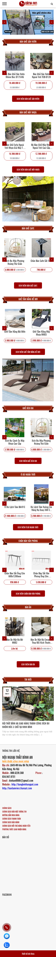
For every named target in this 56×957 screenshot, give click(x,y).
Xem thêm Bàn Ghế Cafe (28, 285)
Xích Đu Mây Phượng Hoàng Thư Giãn (14, 262)
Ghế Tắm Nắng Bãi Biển (14, 331)
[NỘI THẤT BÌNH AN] (28, 3)
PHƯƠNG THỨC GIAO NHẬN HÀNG (14, 829)
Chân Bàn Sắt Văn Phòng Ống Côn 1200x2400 (41, 575)
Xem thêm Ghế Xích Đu (28, 460)
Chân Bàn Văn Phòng (28, 541)
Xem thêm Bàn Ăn (28, 664)
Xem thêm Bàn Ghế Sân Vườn (28, 98)
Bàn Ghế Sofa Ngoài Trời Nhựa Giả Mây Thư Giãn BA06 (15, 146)
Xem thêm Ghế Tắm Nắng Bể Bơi (28, 351)
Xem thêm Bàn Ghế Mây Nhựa (28, 169)
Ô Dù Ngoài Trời (28, 474)
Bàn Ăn (28, 607)
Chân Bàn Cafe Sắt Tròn (41, 261)
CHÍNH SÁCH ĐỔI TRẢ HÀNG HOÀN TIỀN (16, 825)
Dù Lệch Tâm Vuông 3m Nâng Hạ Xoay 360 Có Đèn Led (15, 508)
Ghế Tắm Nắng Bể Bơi (28, 299)
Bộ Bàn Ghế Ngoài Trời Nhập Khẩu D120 (41, 75)
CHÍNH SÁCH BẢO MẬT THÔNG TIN (14, 811)
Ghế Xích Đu (28, 408)
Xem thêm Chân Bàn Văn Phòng (28, 593)
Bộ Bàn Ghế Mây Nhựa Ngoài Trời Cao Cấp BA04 (41, 146)
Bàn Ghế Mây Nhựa (28, 112)
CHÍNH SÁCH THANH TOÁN (11, 818)
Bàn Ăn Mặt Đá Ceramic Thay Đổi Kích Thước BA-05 (14, 641)
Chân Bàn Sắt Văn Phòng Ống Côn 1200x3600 (15, 575)
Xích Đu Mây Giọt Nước (41, 440)
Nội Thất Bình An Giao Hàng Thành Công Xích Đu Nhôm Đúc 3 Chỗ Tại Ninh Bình (25, 725)
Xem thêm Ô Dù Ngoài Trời (28, 527)
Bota (32, 953)
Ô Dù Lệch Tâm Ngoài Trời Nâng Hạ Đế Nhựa (41, 508)
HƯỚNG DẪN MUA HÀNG (10, 815)
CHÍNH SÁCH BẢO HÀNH (10, 822)
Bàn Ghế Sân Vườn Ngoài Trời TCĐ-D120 (14, 75)
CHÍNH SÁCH (6, 808)
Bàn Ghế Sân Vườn (28, 41)
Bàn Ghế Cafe (28, 228)
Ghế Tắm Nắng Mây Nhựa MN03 (41, 333)
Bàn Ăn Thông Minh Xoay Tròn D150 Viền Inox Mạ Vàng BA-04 (41, 641)
